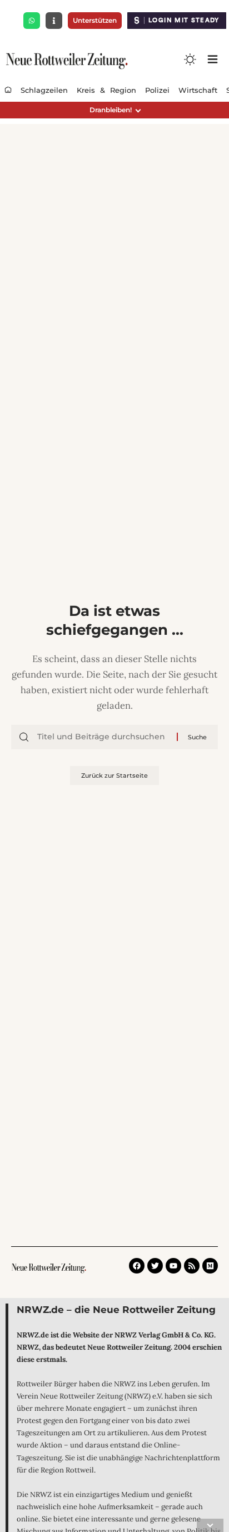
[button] (114, 110)
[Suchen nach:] (103, 737)
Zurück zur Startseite (114, 775)
